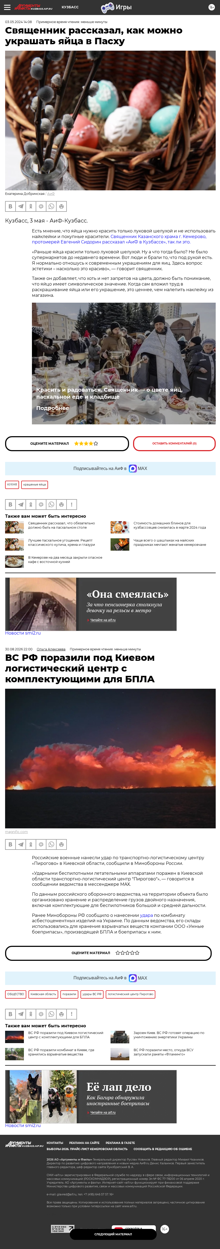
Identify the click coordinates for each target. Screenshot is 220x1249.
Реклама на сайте (84, 1143)
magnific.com (16, 832)
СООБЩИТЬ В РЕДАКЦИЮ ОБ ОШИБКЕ (163, 1149)
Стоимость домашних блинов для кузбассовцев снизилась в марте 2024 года (170, 525)
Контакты (55, 1143)
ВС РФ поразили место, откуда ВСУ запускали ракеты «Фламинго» (163, 1052)
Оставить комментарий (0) (174, 443)
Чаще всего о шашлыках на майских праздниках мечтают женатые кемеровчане (170, 542)
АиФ (51, 194)
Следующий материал (113, 1234)
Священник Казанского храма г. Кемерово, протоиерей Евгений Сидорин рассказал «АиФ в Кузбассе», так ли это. (119, 239)
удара (147, 915)
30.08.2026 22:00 (18, 649)
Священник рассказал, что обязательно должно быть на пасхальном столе (61, 525)
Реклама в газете (120, 1143)
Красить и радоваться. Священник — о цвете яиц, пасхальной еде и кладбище (109, 393)
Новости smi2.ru (23, 633)
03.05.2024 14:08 (18, 22)
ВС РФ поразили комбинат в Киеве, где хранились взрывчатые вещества (61, 1052)
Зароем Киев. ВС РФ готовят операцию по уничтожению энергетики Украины (169, 1035)
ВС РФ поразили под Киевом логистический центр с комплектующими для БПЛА (65, 1035)
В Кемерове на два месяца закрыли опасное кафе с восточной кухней (65, 559)
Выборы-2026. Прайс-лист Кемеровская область (87, 1149)
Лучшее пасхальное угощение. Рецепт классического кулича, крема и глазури (61, 542)
